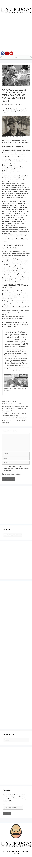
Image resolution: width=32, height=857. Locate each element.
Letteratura (13, 401)
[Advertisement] (16, 33)
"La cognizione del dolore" (11, 404)
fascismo (13, 408)
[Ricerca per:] (16, 740)
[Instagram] (7, 53)
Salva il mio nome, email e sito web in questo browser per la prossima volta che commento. (16, 468)
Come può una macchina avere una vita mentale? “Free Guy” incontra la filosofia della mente (14, 420)
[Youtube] (11, 53)
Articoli (15, 57)
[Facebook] (3, 53)
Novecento (20, 408)
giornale (6, 401)
